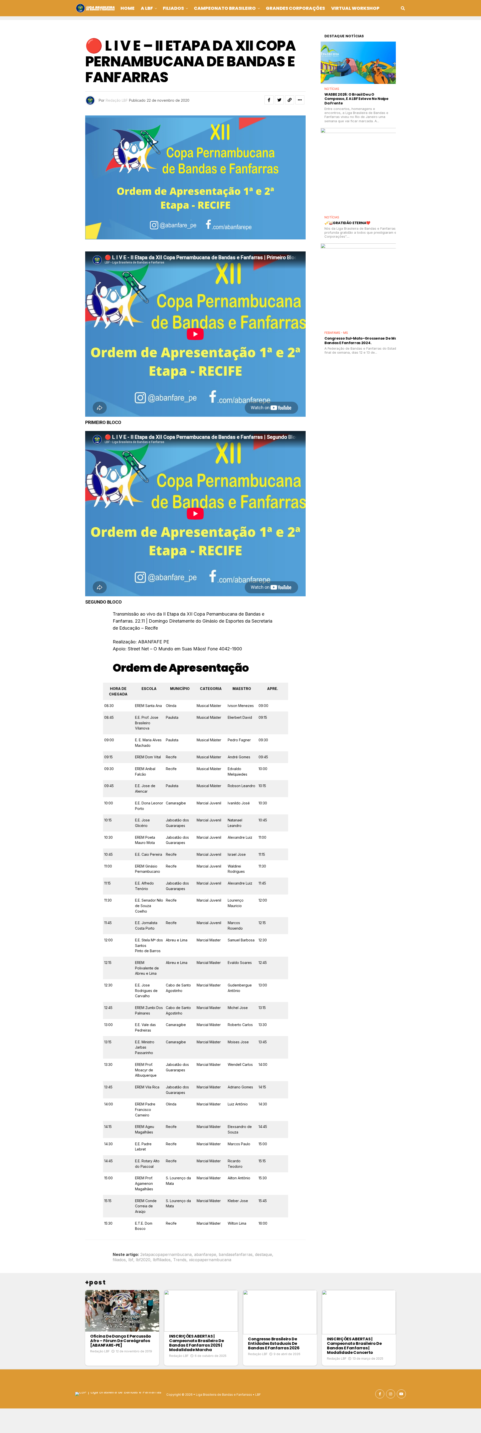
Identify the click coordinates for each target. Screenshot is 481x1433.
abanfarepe (205, 1254)
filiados (119, 1260)
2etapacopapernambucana (166, 1254)
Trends (179, 1260)
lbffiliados (162, 1260)
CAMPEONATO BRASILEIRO (225, 8)
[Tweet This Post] (279, 99)
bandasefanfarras (236, 1254)
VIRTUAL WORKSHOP (355, 8)
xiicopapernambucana (210, 1260)
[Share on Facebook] (269, 99)
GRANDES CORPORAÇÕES (295, 8)
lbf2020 (143, 1260)
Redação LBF (117, 100)
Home (128, 8)
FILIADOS (173, 8)
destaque (263, 1254)
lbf (130, 1260)
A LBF (147, 8)
